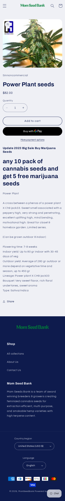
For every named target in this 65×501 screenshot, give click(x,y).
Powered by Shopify (45, 491)
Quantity (8, 100)
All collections (15, 353)
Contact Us (14, 370)
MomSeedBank (26, 491)
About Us (12, 362)
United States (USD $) (31, 446)
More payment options (33, 140)
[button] (4, 6)
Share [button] (10, 301)
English (31, 465)
